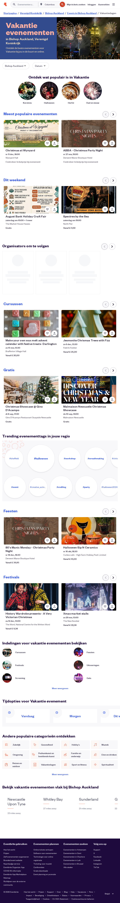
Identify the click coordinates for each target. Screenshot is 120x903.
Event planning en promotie (45, 874)
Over (59, 891)
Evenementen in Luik (72, 860)
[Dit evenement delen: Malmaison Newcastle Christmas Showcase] (112, 399)
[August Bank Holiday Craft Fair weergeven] (31, 199)
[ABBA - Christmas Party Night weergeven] (88, 133)
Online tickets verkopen (43, 849)
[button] (15, 65)
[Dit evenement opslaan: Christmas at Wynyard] (47, 143)
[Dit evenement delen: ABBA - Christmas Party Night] (112, 143)
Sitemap (7, 877)
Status (64, 895)
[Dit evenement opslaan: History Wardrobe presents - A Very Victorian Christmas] (47, 606)
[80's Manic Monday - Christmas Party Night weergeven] (31, 531)
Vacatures (82, 891)
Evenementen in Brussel (73, 863)
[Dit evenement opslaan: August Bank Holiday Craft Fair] (47, 209)
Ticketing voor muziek (43, 863)
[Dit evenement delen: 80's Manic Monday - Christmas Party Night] (54, 540)
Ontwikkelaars (53, 895)
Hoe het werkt (9, 849)
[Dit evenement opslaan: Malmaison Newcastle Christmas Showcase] (105, 399)
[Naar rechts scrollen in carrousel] (113, 114)
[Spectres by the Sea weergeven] (88, 199)
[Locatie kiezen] (41, 4)
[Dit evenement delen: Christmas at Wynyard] (54, 143)
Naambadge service (12, 863)
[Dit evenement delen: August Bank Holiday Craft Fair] (54, 209)
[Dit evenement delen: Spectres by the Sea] (112, 209)
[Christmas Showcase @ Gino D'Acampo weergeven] (31, 389)
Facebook (98, 856)
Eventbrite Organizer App (14, 867)
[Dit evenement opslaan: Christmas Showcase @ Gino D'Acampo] (47, 399)
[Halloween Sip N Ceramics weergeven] (88, 531)
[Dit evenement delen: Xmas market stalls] (112, 606)
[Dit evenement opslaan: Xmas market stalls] (105, 606)
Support (97, 849)
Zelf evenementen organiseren (16, 856)
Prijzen (6, 853)
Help (72, 891)
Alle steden (68, 867)
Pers (91, 891)
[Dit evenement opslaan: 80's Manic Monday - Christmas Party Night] (47, 540)
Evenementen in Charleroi (74, 856)
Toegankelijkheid (33, 898)
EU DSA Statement (60, 898)
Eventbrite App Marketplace (15, 874)
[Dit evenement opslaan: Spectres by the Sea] (105, 209)
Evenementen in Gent (72, 853)
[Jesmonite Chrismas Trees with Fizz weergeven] (88, 323)
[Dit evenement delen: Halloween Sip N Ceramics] (112, 540)
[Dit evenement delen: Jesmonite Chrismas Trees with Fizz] (112, 333)
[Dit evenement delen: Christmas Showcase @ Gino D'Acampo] (54, 399)
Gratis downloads (41, 870)
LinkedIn (97, 860)
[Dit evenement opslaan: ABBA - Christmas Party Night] (105, 143)
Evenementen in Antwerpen (75, 849)
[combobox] (51, 4)
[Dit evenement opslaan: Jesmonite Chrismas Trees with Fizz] (105, 333)
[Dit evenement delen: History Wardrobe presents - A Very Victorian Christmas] (54, 606)
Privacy (88, 895)
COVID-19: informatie (12, 870)
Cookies (46, 898)
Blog (66, 891)
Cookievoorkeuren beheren (82, 898)
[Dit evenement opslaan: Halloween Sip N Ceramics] (105, 540)
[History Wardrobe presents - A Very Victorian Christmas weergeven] (31, 597)
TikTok (96, 867)
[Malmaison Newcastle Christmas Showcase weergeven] (88, 389)
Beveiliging (39, 895)
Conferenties (39, 867)
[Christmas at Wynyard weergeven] (31, 133)
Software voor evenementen (45, 853)
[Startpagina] (5, 4)
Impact (29, 895)
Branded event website (13, 860)
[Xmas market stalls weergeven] (88, 597)
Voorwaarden (76, 895)
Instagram (98, 863)
